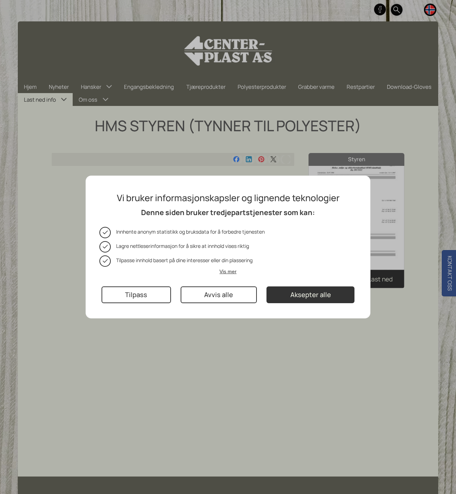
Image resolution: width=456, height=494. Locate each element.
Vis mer (228, 271)
